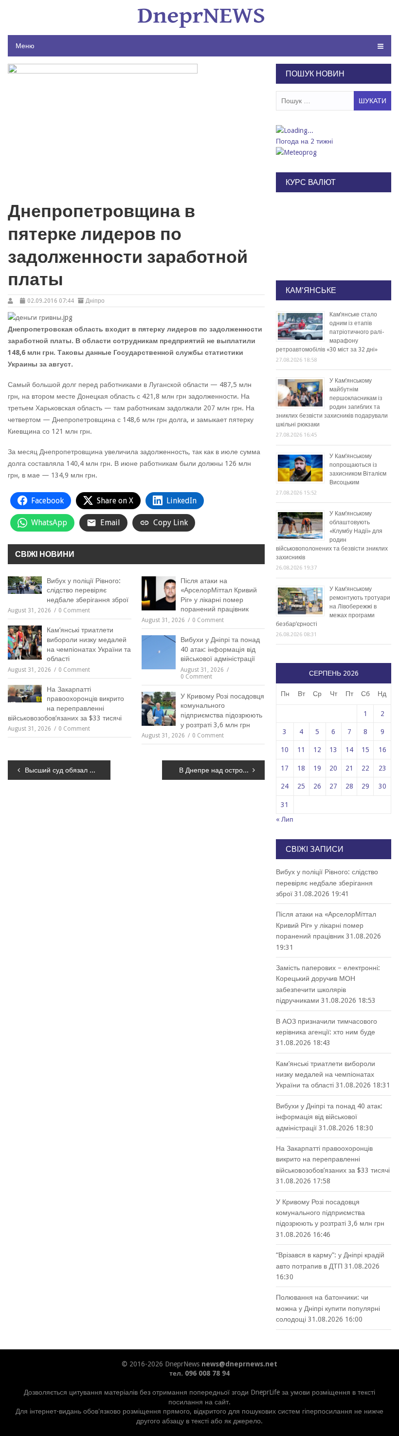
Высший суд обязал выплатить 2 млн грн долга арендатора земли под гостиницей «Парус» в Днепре (67, 770)
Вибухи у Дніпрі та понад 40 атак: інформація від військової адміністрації (220, 649)
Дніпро (95, 300)
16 (382, 750)
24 (285, 786)
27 (333, 786)
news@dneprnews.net (239, 1364)
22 (365, 768)
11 (301, 750)
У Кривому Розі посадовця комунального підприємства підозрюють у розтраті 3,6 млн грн (222, 710)
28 (349, 786)
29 (365, 786)
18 (301, 768)
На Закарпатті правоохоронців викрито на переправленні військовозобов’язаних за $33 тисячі (66, 703)
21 (349, 768)
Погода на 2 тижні (304, 141)
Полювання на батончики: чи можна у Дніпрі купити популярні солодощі (328, 1308)
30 (382, 786)
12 (317, 750)
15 (365, 750)
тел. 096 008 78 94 (199, 1373)
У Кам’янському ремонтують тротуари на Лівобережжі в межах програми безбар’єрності (333, 606)
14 (349, 750)
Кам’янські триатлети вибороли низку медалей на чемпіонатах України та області (89, 644)
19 (317, 768)
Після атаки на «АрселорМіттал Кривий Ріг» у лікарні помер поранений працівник (219, 595)
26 (317, 786)
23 (382, 768)
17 (285, 768)
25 (301, 786)
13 (333, 750)
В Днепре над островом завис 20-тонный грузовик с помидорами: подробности (222, 770)
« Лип (284, 819)
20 (333, 768)
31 (285, 805)
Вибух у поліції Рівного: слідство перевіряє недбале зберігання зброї (87, 590)
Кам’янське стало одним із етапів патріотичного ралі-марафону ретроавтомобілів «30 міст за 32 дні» (330, 332)
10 (285, 750)
